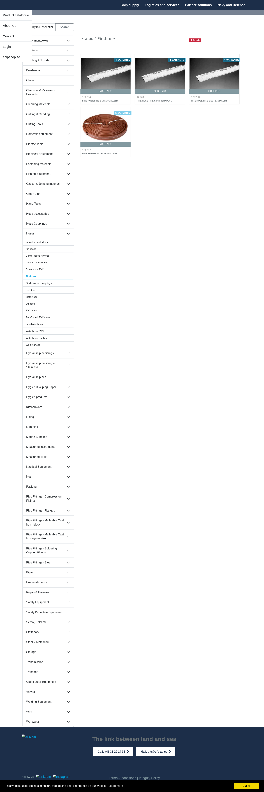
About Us (9, 25)
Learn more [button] (115, 785)
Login (7, 47)
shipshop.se (11, 57)
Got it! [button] (246, 785)
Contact (8, 36)
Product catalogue (16, 15)
